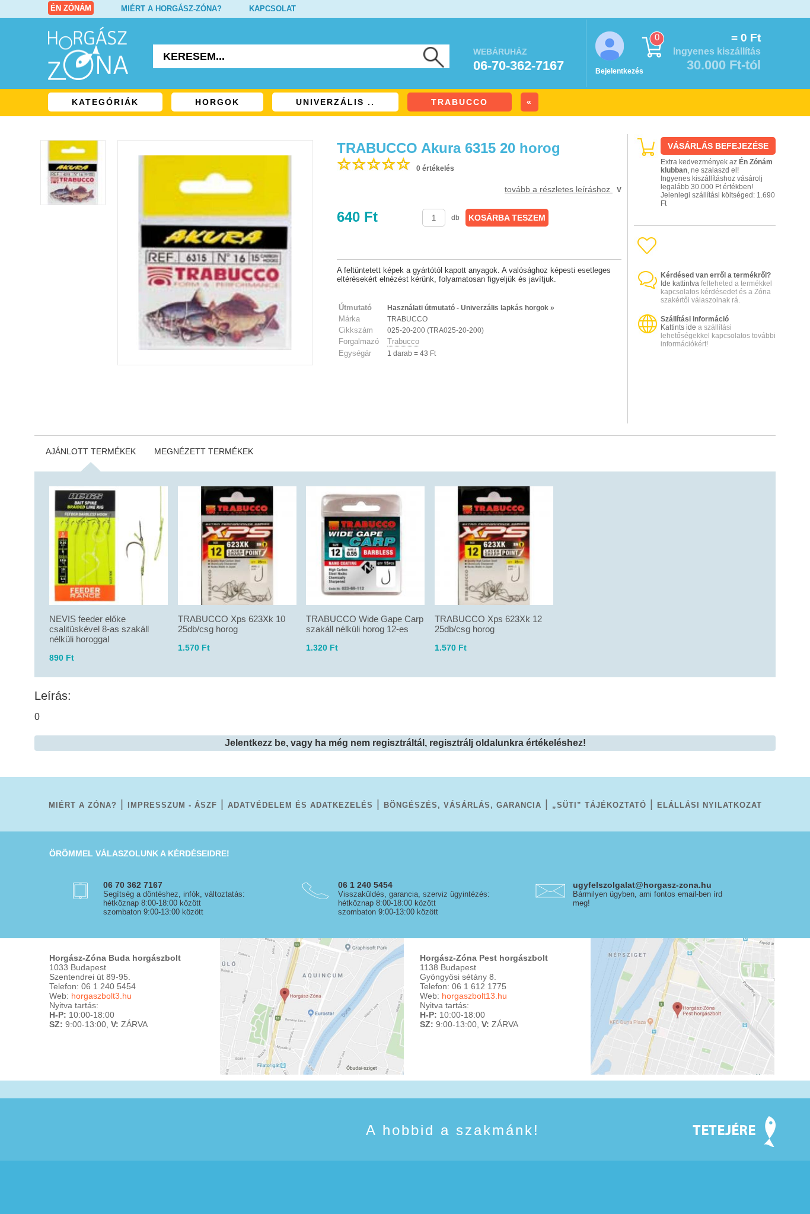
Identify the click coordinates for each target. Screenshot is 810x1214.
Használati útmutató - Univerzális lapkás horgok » (470, 308)
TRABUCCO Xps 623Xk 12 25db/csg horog (488, 624)
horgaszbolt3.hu (101, 995)
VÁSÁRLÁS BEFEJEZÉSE (718, 146)
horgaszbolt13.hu (474, 995)
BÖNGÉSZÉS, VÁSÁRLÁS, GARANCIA (462, 805)
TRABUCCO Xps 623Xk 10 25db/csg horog (231, 624)
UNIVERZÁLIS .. (335, 102)
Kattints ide (678, 327)
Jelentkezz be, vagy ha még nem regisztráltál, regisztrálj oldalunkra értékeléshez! (405, 743)
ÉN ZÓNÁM (70, 8)
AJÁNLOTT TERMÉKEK (91, 451)
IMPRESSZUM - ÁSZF (172, 805)
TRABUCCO (459, 102)
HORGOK (217, 102)
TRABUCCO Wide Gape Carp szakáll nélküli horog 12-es (364, 624)
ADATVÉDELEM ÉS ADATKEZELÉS (300, 805)
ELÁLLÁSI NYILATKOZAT (709, 805)
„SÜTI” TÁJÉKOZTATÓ (599, 805)
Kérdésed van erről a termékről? (716, 275)
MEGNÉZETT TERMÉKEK (203, 451)
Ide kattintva (680, 283)
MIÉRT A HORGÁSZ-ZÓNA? (171, 8)
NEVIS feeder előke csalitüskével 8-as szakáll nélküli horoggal (99, 629)
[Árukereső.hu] (705, 413)
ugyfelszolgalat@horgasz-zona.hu (642, 885)
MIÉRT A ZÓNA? (83, 805)
